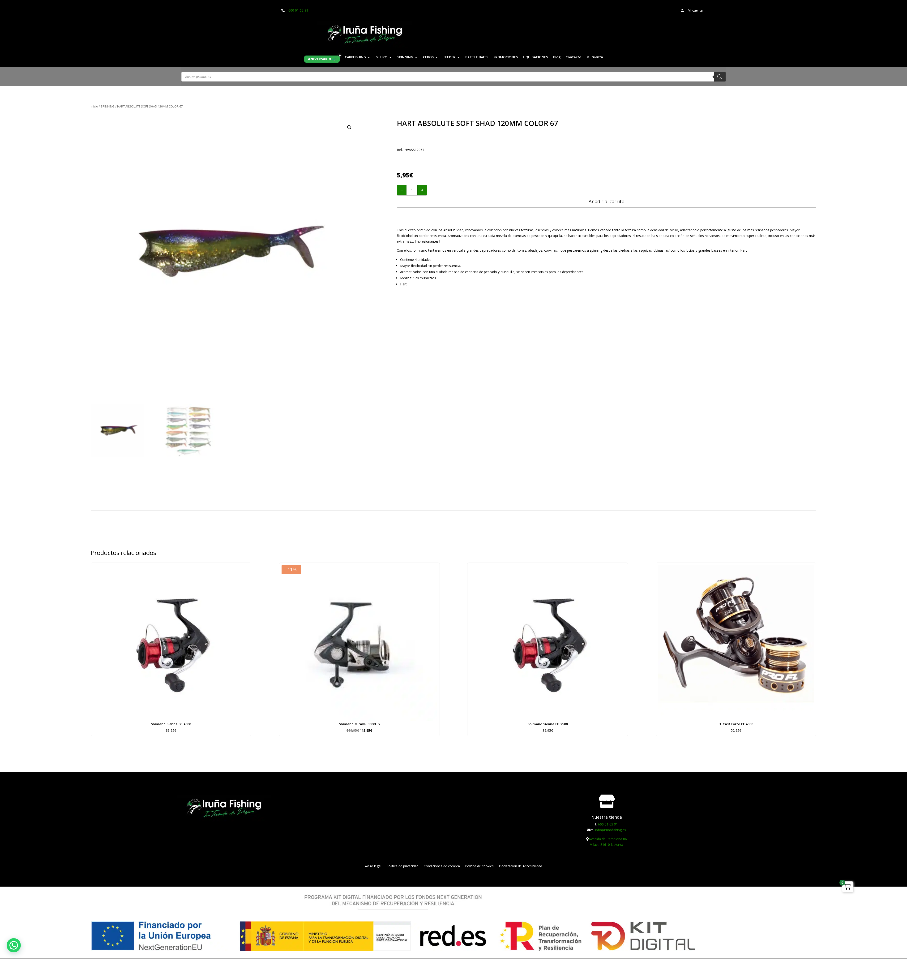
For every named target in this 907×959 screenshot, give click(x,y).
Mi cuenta (594, 57)
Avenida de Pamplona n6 (608, 839)
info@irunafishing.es (610, 830)
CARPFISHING (355, 57)
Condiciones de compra (442, 866)
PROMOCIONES (505, 57)
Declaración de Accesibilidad (520, 866)
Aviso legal (373, 866)
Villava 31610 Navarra (606, 844)
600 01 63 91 (298, 10)
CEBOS (428, 57)
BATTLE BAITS (476, 57)
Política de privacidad (402, 866)
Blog (556, 57)
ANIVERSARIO (319, 59)
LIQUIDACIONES (535, 57)
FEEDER (449, 57)
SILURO (381, 57)
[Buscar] (720, 77)
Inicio (94, 106)
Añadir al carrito (607, 201)
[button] (349, 127)
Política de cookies (479, 866)
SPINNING (405, 57)
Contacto (573, 57)
